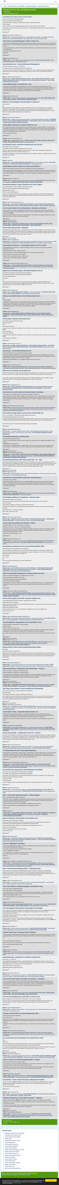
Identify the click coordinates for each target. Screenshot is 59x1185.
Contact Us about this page (29, 1173)
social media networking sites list (21, 223)
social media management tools (26, 99)
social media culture (28, 38)
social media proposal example (40, 38)
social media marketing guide (42, 60)
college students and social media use (39, 431)
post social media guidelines (31, 473)
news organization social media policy (36, 727)
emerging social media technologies (20, 928)
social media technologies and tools (14, 1149)
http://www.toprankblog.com (14, 1112)
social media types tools (9, 99)
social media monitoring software (44, 242)
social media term (9, 1166)
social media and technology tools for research (41, 409)
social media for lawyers (29, 142)
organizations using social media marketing (43, 120)
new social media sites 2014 (41, 162)
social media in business (11, 1144)
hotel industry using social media (37, 1033)
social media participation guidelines (22, 520)
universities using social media (37, 992)
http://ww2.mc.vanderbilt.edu (15, 725)
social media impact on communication (38, 905)
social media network (33, 314)
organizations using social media (32, 791)
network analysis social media (19, 98)
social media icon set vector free (18, 1009)
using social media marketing (47, 839)
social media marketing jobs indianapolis (18, 974)
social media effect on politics (33, 37)
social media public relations (20, 292)
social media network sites (18, 314)
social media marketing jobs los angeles (11, 542)
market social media (10, 1164)
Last (19, 1121)
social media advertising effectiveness (20, 570)
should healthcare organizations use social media (17, 643)
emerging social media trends (21, 929)
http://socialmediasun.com (14, 384)
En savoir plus (17, 1183)
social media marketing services (21, 78)
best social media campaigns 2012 (18, 664)
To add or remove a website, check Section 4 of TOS (16, 1174)
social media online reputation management (40, 366)
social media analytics (12, 619)
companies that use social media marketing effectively (28, 346)
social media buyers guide (29, 60)
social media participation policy (19, 727)
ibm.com (10, 810)
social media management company (22, 386)
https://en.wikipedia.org (13, 239)
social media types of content (35, 974)
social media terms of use (15, 142)
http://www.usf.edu (12, 491)
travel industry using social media (20, 992)
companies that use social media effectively (41, 864)
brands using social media (33, 140)
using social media (35, 225)
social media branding (36, 347)
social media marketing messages (13, 814)
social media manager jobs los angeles (19, 540)
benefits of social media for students (40, 119)
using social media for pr (35, 292)
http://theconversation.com (14, 662)
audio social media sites (32, 493)
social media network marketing (13, 1057)
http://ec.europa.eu (12, 221)
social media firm (22, 686)
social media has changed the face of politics (20, 882)
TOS (11, 1173)
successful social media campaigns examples (38, 664)
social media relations (14, 293)
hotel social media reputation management (37, 266)
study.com (10, 160)
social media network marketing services (15, 122)
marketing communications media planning (37, 1075)
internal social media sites (39, 746)
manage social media (24, 1095)
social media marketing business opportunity (25, 454)
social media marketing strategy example (19, 1116)
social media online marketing (41, 78)
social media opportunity (11, 1146)
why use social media (35, 182)
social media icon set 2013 (14, 1010)
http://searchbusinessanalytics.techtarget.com (19, 616)
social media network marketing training (20, 1055)
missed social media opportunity (44, 1032)
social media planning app (17, 473)
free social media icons (44, 1009)
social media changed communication (13, 841)
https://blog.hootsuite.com (14, 1073)
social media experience (11, 1153)
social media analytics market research (20, 618)
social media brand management (22, 265)
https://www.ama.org (12, 566)
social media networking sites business (39, 594)
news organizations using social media (31, 293)
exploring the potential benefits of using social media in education (25, 407)
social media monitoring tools (27, 242)
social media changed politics (18, 37)
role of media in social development (23, 953)
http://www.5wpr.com (13, 290)
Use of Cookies (17, 1173)
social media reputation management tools (13, 368)
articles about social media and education (13, 410)
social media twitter (10, 1142)
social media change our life (40, 904)
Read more (5, 32)
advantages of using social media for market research (16, 1033)
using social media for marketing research (24, 839)
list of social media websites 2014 (23, 1077)
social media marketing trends (13, 1168)
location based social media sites (47, 493)
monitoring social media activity (32, 368)
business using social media (19, 182)
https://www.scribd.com (13, 311)
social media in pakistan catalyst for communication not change (23, 951)
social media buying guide (21, 61)
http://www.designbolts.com (14, 1007)
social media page (11, 1095)
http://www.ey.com (12, 471)
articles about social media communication (19, 409)
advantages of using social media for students (20, 119)
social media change (22, 905)
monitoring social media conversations (20, 241)
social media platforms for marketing (44, 812)
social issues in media (11, 1159)
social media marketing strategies (44, 455)
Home (3, 1173)
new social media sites (19, 493)
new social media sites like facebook (22, 162)
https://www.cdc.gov (12, 836)
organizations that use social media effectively (23, 567)
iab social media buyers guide (17, 60)
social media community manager (43, 386)
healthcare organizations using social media (46, 706)
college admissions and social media (23, 432)
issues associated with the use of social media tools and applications (17, 865)
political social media (11, 883)
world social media (10, 1157)
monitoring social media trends (48, 368)
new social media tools (48, 98)
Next (15, 1121)
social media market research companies (25, 569)
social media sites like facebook (20, 163)
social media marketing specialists (36, 976)
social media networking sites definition (17, 767)
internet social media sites (47, 205)
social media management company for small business (40, 540)
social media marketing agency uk (19, 266)
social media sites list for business (41, 748)
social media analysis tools (33, 98)
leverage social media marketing (33, 814)
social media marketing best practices (14, 457)
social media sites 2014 (36, 163)
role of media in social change (24, 883)
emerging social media (16, 1093)
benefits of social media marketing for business (34, 80)
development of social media (12, 1140)
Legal (7, 1173)
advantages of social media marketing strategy (21, 455)
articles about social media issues (45, 666)
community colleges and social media (20, 431)
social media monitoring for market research (41, 241)
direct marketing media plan (18, 1075)
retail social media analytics (37, 618)
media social (8, 1138)
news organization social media (18, 474)
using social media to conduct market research (21, 765)
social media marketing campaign (22, 812)
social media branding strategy (37, 345)
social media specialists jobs (20, 976)
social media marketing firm (43, 684)
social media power (10, 1160)
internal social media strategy (24, 748)
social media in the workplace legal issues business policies (23, 180)
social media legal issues (18, 140)
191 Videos (10, 13)
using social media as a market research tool (31, 619)
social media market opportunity (44, 204)
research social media (11, 1148)
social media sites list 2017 (25, 494)
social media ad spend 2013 (45, 473)
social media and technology (38, 928)
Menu (55, 1)
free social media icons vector (32, 1009)
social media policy (40, 180)
